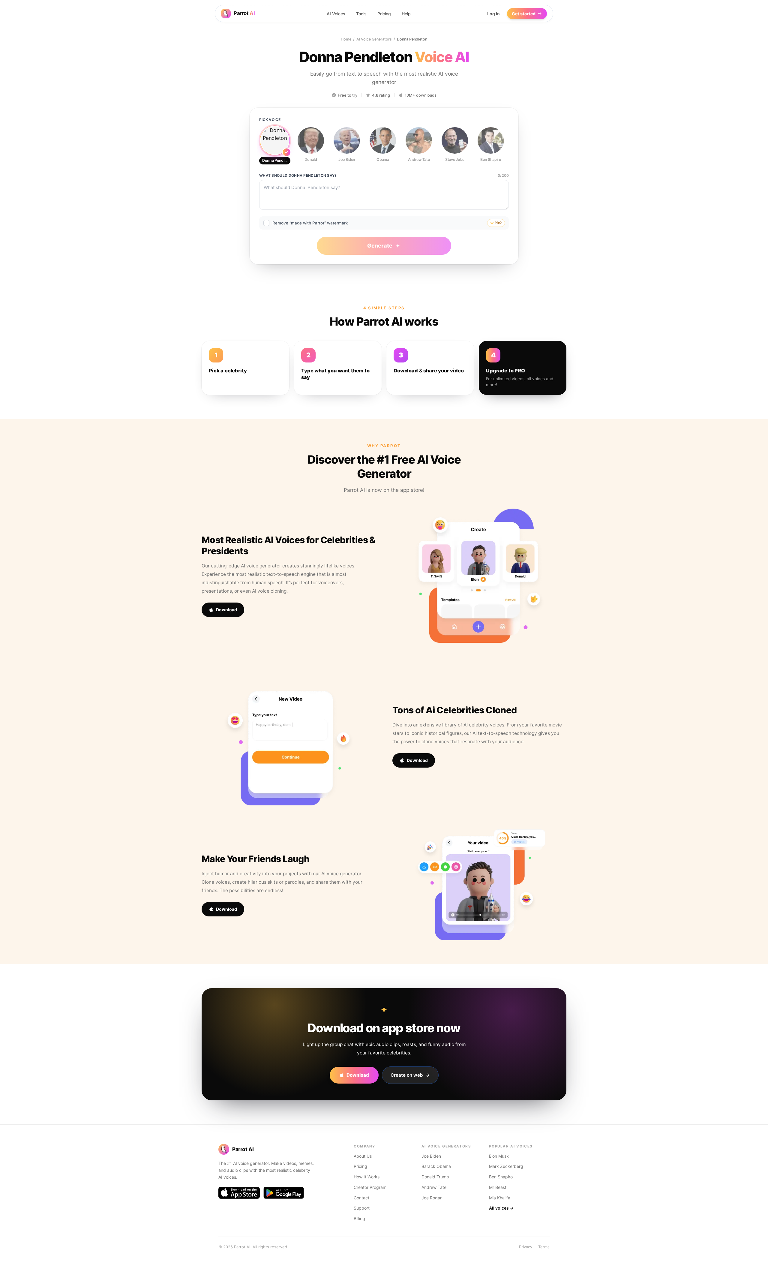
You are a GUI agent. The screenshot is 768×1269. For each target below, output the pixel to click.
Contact (361, 1197)
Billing (359, 1218)
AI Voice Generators (374, 39)
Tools (361, 13)
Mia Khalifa (499, 1197)
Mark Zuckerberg (506, 1166)
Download (226, 609)
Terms (544, 1246)
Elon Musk (499, 1156)
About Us (363, 1156)
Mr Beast (497, 1187)
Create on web (407, 1075)
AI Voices (336, 13)
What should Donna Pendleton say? (298, 175)
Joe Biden (431, 1156)
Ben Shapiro (501, 1176)
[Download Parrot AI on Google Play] (283, 1193)
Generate (379, 245)
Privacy (525, 1246)
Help (406, 13)
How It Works (367, 1176)
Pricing (384, 13)
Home (346, 39)
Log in (493, 13)
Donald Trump (435, 1176)
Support (362, 1207)
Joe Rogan (432, 1197)
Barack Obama (436, 1166)
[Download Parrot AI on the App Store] (239, 1193)
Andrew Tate (434, 1187)
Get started (524, 13)
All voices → (501, 1207)
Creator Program (370, 1187)
